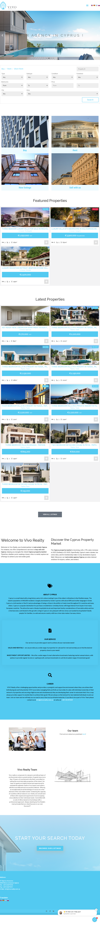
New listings (25, 187)
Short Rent (18, 69)
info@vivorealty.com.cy (44, 700)
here (84, 734)
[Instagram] (46, 911)
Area (28, 90)
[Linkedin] (53, 911)
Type (3, 73)
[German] (94, 5)
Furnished (80, 73)
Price (53, 82)
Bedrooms (4, 82)
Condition (55, 73)
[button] (87, 5)
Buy (3, 69)
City (2, 90)
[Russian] (99, 5)
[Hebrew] (96, 5)
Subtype (29, 73)
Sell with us (75, 187)
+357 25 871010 (67, 700)
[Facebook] (50, 911)
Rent (9, 69)
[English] (92, 5)
